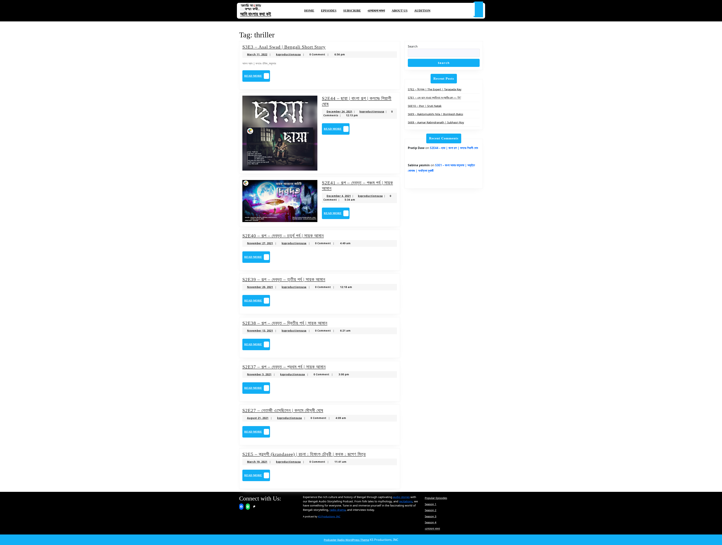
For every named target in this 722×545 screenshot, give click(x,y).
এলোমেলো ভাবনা (376, 10)
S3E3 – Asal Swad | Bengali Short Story (284, 46)
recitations (406, 501)
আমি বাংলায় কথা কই (255, 14)
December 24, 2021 (339, 111)
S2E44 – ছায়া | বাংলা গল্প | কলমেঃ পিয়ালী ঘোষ (454, 148)
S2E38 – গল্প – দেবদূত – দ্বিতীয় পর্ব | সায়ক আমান (284, 323)
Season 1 (430, 504)
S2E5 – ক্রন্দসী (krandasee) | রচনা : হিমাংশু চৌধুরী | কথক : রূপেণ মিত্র (304, 454)
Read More (257, 77)
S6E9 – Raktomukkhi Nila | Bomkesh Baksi (435, 114)
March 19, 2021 (257, 461)
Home (309, 10)
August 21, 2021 (257, 418)
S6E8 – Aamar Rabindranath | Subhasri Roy (436, 122)
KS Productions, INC (329, 516)
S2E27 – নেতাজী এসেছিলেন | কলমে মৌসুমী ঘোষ (282, 410)
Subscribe (352, 10)
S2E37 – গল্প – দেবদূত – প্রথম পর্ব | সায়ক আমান (284, 366)
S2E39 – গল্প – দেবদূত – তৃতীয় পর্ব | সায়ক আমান (283, 279)
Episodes (328, 10)
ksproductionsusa (288, 54)
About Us (399, 10)
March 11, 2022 (257, 54)
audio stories (401, 497)
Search (413, 46)
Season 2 (430, 510)
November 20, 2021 (260, 287)
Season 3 (430, 516)
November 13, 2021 (260, 330)
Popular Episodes (436, 498)
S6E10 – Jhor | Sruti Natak (424, 106)
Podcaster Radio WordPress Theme (346, 540)
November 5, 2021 (259, 374)
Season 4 (430, 522)
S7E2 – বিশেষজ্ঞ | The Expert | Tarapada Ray (434, 89)
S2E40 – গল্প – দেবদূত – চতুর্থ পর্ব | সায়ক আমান (283, 235)
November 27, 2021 (260, 243)
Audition (422, 10)
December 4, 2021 (339, 196)
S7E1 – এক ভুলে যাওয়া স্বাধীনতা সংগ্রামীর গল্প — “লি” (434, 97)
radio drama (338, 510)
